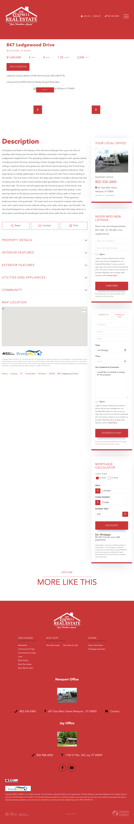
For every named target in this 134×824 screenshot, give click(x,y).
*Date (97, 345)
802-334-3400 (113, 16)
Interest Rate (101, 509)
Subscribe (112, 286)
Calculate (111, 525)
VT (21, 374)
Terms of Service (111, 444)
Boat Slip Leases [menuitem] (24, 664)
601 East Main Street (72, 711)
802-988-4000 (44, 755)
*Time (97, 356)
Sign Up (96, 16)
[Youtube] (71, 767)
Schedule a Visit (120, 316)
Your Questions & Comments (107, 367)
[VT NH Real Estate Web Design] (120, 814)
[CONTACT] (18, 67)
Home (5, 374)
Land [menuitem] (20, 657)
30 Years (102, 478)
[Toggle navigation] (126, 16)
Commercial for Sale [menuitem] (26, 649)
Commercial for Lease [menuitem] (27, 653)
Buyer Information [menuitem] (95, 645)
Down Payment (102, 497)
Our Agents (110, 195)
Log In (86, 16)
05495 (52, 374)
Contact (114, 711)
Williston (42, 374)
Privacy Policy (112, 275)
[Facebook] (62, 767)
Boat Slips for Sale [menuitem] (25, 668)
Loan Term (101, 474)
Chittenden (30, 374)
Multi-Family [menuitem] (23, 661)
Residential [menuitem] (22, 645)
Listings (13, 374)
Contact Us (99, 195)
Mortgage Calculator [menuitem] (96, 649)
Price (97, 486)
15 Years (114, 478)
